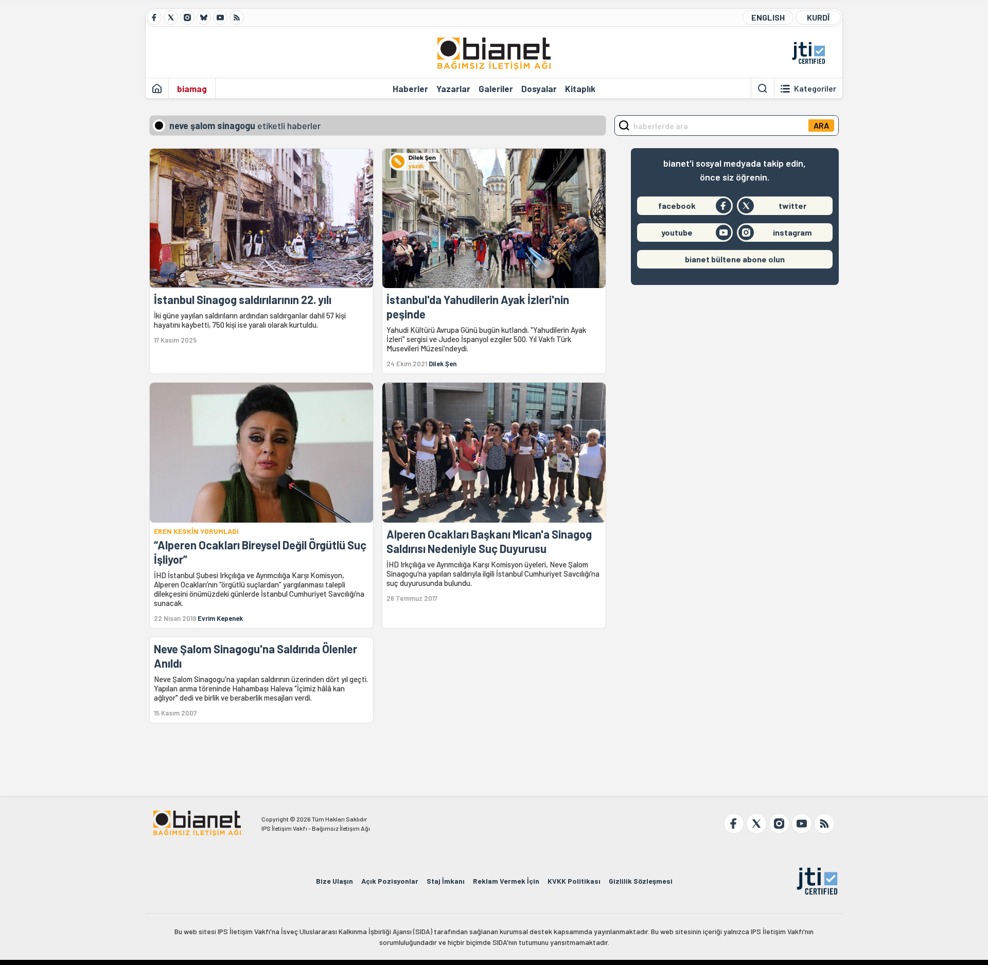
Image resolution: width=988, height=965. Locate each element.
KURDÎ (818, 17)
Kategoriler (815, 88)
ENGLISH (768, 17)
